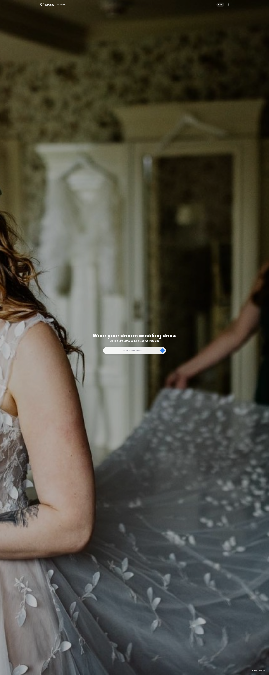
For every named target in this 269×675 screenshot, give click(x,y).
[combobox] (134, 350)
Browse (62, 5)
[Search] (162, 350)
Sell (221, 5)
